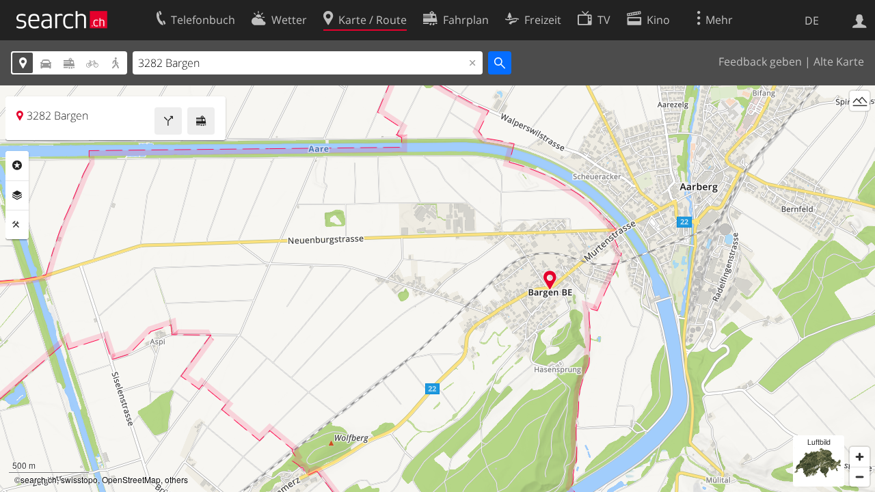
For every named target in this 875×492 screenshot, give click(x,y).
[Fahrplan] (201, 121)
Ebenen (17, 195)
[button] (549, 280)
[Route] (168, 121)
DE (812, 20)
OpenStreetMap (131, 479)
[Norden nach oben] (860, 126)
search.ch (39, 479)
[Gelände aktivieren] (860, 101)
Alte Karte (838, 61)
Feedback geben (760, 61)
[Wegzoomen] (860, 477)
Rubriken (17, 165)
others (176, 479)
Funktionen (17, 224)
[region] (437, 288)
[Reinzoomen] (860, 457)
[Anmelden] (859, 19)
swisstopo (79, 479)
